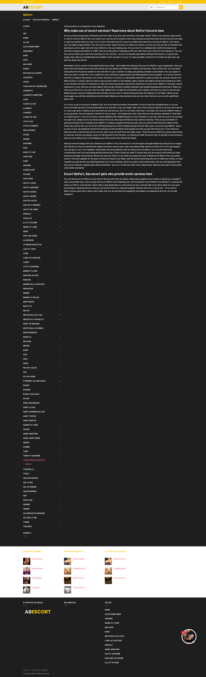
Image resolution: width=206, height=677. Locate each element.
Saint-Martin (29, 421)
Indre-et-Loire (30, 227)
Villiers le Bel (30, 518)
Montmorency (30, 333)
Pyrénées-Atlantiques (34, 381)
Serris (26, 443)
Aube (25, 55)
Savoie (26, 429)
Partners (171, 2)
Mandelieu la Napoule (34, 284)
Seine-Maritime (30, 434)
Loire (25, 253)
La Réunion (28, 240)
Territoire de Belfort (41, 20)
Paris (25, 363)
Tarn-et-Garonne (31, 456)
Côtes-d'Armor (30, 126)
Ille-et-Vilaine (30, 223)
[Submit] (181, 7)
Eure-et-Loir (29, 152)
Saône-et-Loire (30, 425)
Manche (27, 280)
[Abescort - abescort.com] (33, 7)
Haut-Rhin (28, 179)
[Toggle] (59, 33)
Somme (26, 447)
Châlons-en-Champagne (35, 86)
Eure (25, 148)
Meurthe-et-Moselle (33, 319)
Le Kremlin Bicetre (32, 245)
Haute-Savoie (29, 192)
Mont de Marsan (31, 324)
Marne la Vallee (31, 297)
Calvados (28, 77)
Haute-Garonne (31, 187)
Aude (25, 60)
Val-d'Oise (28, 482)
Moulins (27, 341)
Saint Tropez (29, 416)
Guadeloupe (29, 170)
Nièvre (26, 346)
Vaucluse (27, 500)
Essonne (27, 143)
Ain (24, 33)
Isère (25, 231)
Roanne (27, 390)
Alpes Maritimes (31, 47)
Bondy (26, 69)
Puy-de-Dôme (29, 377)
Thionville (28, 469)
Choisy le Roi (29, 104)
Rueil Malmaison (31, 403)
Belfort (28, 464)
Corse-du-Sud (30, 117)
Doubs (26, 135)
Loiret (26, 262)
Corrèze (27, 113)
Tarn (25, 451)
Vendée (26, 504)
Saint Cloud (29, 407)
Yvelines (27, 526)
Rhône (26, 385)
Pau (25, 372)
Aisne (25, 38)
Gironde (27, 165)
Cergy (26, 82)
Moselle (27, 337)
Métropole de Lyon (32, 315)
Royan (26, 399)
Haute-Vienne (29, 196)
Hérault (27, 214)
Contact (162, 2)
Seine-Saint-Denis (31, 438)
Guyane (26, 174)
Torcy (26, 474)
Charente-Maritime (32, 95)
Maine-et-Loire (30, 271)
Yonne (26, 522)
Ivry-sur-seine (30, 236)
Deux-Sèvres (29, 130)
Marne (26, 293)
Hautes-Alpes (30, 201)
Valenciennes (30, 491)
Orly (25, 359)
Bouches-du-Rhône (32, 73)
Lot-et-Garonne (31, 267)
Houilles (27, 218)
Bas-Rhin (27, 64)
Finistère (27, 157)
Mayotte (27, 306)
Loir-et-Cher (29, 249)
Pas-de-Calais (30, 368)
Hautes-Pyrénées (31, 205)
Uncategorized (30, 478)
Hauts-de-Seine (30, 209)
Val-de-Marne (29, 487)
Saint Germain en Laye (34, 412)
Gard (25, 161)
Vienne (26, 509)
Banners (180, 2)
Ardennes (28, 51)
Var (25, 496)
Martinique (28, 302)
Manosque (28, 289)
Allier (26, 42)
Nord (25, 350)
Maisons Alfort (31, 275)
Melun (26, 311)
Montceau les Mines (33, 328)
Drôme (26, 139)
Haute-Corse (29, 183)
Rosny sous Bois (31, 394)
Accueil (26, 20)
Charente (28, 91)
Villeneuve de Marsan (34, 513)
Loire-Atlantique (31, 258)
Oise (25, 355)
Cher (25, 99)
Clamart (27, 108)
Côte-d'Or (28, 121)
